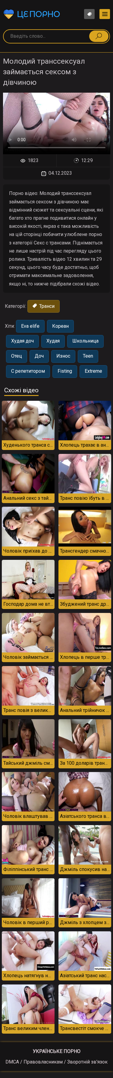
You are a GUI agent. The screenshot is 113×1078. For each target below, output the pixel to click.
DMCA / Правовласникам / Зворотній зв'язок (56, 1062)
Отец (16, 356)
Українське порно (56, 1051)
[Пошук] (98, 36)
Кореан (60, 326)
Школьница (85, 341)
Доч (39, 356)
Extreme (93, 371)
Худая (53, 341)
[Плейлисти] (89, 14)
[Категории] (104, 14)
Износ (63, 356)
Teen (88, 356)
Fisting (65, 371)
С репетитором (28, 371)
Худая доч (22, 341)
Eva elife (30, 326)
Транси (46, 306)
